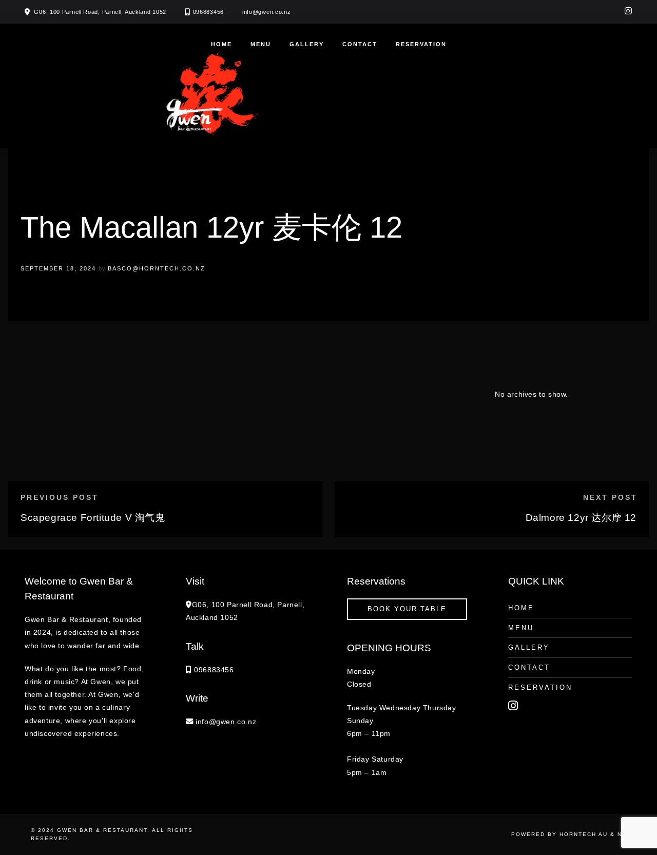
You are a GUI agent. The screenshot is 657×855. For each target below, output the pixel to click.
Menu (260, 44)
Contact (359, 44)
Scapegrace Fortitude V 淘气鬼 (93, 517)
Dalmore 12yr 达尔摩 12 (581, 517)
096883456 (208, 12)
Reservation (421, 44)
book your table (407, 609)
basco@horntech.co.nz (156, 268)
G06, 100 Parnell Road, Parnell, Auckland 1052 (100, 12)
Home (221, 44)
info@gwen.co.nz (266, 12)
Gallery (306, 44)
